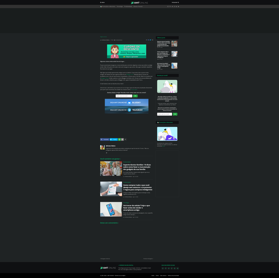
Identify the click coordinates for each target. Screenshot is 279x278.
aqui (163, 146)
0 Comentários (118, 40)
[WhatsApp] (119, 139)
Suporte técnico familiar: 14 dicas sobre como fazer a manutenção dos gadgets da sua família (137, 167)
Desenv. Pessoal (138, 6)
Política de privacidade (173, 275)
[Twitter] (150, 40)
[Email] (152, 40)
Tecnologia (120, 6)
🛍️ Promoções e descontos (107, 6)
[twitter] (106, 153)
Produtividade (128, 6)
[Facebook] (148, 40)
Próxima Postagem (147, 258)
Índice (157, 275)
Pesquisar (174, 2)
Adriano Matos (110, 146)
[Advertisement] (139, 21)
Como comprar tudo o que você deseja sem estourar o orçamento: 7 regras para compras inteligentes (137, 187)
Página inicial (103, 36)
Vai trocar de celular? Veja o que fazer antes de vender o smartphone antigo (136, 207)
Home (152, 275)
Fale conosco (163, 275)
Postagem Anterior (105, 258)
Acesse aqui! (134, 89)
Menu (103, 2)
